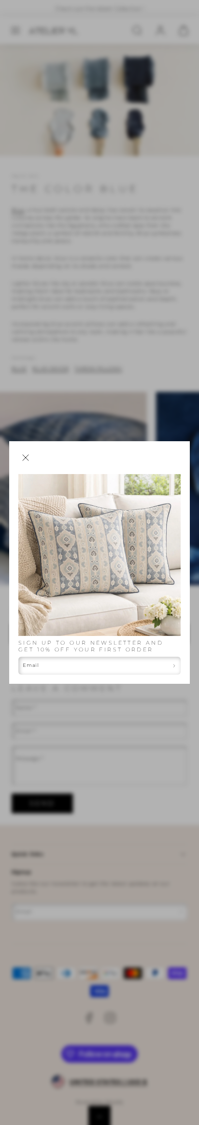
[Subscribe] (174, 665)
